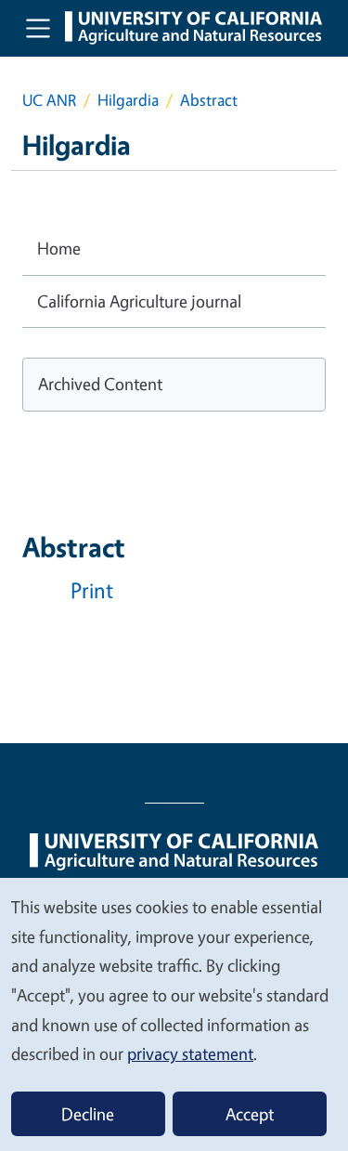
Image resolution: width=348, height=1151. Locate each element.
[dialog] (174, 1013)
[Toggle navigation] (38, 27)
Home (59, 248)
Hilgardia (128, 100)
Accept (250, 1114)
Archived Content (100, 384)
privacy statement (190, 1053)
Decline (87, 1114)
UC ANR (49, 100)
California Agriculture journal (139, 301)
